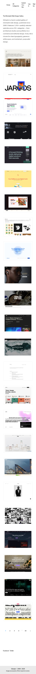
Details (15, 58)
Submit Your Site (24, 5)
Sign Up (34, 5)
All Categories (16, 5)
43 (25, 631)
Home (8, 5)
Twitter (12, 651)
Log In (29, 5)
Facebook (6, 651)
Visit (22, 58)
